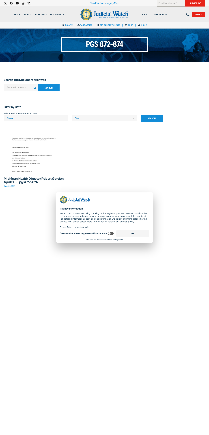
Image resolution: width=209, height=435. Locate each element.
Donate (199, 14)
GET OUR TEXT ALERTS (110, 25)
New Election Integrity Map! (104, 3)
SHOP (130, 25)
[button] (5, 14)
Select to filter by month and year (20, 113)
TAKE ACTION (86, 25)
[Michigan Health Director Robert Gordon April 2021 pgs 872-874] (36, 155)
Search (49, 87)
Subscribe (195, 3)
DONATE (69, 25)
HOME (144, 25)
